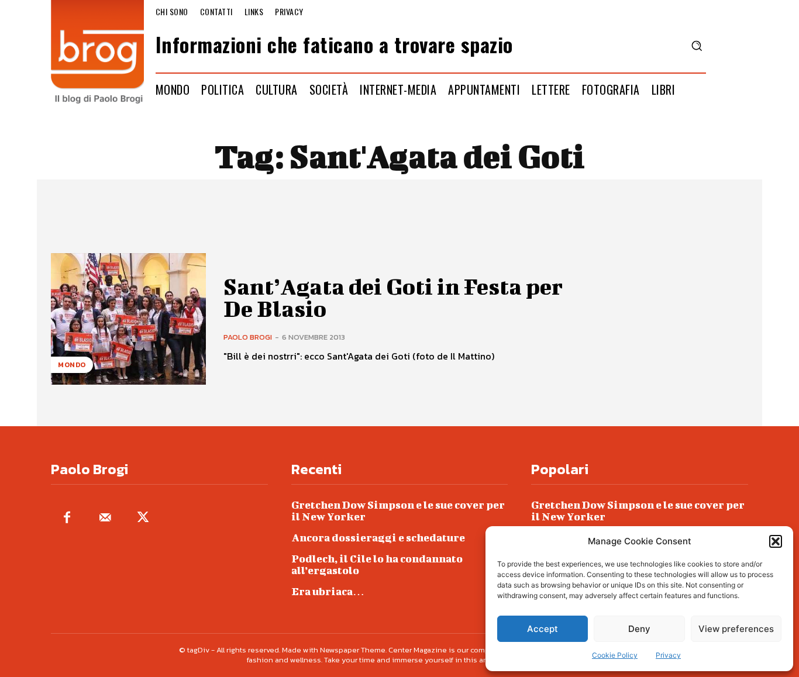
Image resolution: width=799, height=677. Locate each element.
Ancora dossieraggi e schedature (378, 537)
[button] (775, 541)
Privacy (668, 655)
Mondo (72, 365)
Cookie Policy (615, 655)
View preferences (736, 628)
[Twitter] (143, 518)
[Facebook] (67, 518)
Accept (542, 628)
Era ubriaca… (327, 591)
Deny (639, 628)
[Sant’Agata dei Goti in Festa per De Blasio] (128, 319)
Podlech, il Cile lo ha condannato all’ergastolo (377, 564)
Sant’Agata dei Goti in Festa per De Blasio (393, 298)
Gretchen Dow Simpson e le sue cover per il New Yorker (398, 511)
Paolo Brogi (247, 337)
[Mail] (105, 518)
